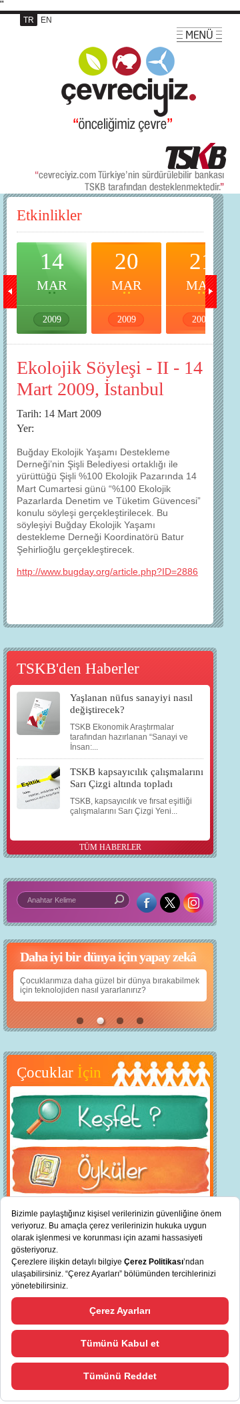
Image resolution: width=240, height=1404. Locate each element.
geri (10, 291)
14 (52, 286)
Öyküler (110, 1174)
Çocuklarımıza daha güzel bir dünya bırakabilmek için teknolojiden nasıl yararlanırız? (109, 985)
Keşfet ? (110, 1121)
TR (28, 20)
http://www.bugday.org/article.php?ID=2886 (107, 571)
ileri (210, 291)
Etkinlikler (49, 215)
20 (126, 286)
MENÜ (199, 34)
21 (201, 286)
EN (46, 20)
